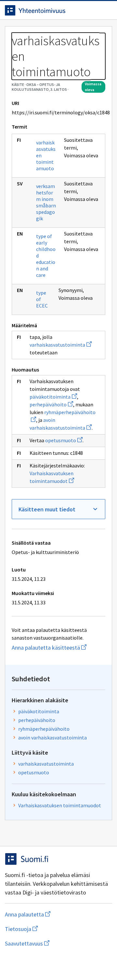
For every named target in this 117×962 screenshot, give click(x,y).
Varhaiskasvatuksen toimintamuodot (59, 805)
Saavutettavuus (58, 943)
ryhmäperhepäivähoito (44, 729)
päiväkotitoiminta (53, 396)
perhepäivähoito (51, 404)
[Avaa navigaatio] (105, 10)
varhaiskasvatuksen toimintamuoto (46, 155)
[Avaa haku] (92, 10)
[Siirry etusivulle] (45, 10)
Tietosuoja (53, 929)
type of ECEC (42, 299)
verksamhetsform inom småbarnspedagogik (46, 202)
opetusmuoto (64, 440)
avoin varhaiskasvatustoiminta (52, 737)
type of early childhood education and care (46, 255)
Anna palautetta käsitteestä (58, 647)
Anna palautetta (53, 914)
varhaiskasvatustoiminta (61, 344)
